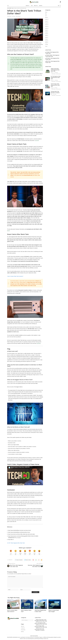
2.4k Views (56, 80)
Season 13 (46, 24)
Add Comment (18, 16)
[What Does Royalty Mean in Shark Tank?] (41, 604)
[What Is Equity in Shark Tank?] (27, 604)
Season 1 (46, 17)
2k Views (55, 87)
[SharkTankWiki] (34, 2)
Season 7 (46, 39)
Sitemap (22, 631)
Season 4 (46, 33)
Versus (46, 46)
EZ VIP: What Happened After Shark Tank (16, 542)
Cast (46, 15)
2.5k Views (56, 72)
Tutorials (46, 44)
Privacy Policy (23, 629)
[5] (40, 343)
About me (22, 626)
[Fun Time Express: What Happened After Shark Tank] (47, 79)
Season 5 (46, 35)
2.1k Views (13, 16)
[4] (38, 343)
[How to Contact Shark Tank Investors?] (13, 604)
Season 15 (46, 28)
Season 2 (46, 30)
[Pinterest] (33, 560)
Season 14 (46, 26)
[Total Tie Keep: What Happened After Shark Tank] (47, 86)
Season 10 (46, 19)
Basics (46, 12)
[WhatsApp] (36, 560)
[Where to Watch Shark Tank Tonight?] (54, 604)
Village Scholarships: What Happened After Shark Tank (55, 70)
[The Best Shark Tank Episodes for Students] (47, 93)
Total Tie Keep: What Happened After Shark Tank (55, 85)
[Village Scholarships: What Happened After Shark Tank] (47, 71)
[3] (38, 140)
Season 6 (46, 37)
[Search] (60, 5)
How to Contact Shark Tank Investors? (15, 276)
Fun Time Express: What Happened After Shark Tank (55, 77)
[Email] (41, 560)
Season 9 (46, 42)
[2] (36, 140)
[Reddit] (39, 560)
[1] (35, 140)
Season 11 (46, 21)
